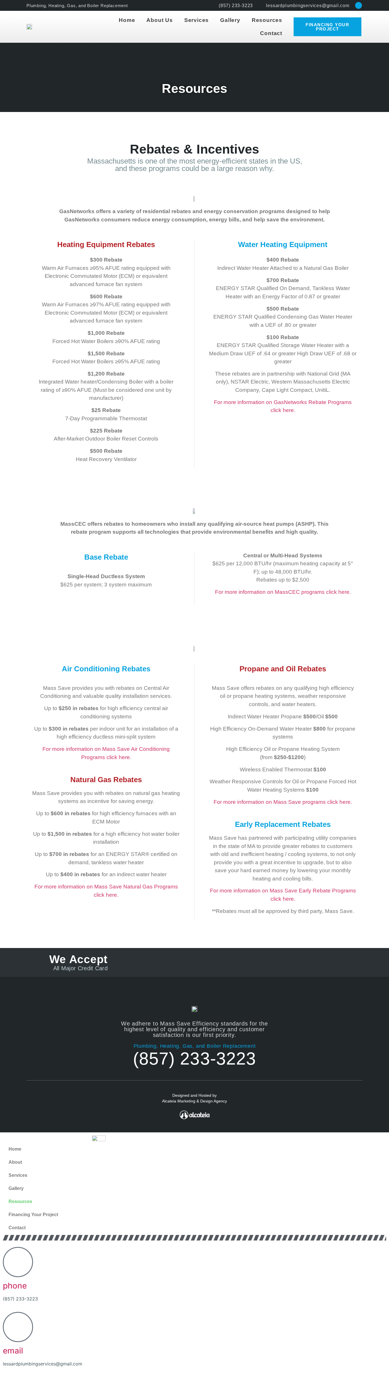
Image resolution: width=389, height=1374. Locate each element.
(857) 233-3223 (194, 1058)
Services (196, 20)
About (15, 1162)
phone (15, 1286)
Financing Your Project (33, 1214)
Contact (271, 33)
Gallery (230, 20)
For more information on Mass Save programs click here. (283, 802)
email (13, 1350)
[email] (18, 1327)
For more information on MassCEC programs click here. (283, 592)
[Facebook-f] (358, 5)
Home (127, 20)
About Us (159, 20)
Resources (267, 20)
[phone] (18, 1262)
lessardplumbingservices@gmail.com (42, 1364)
